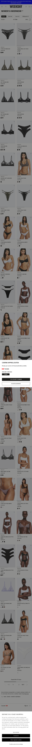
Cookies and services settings (16, 744)
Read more (16, 732)
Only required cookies (16, 739)
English (5, 374)
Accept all (15, 735)
